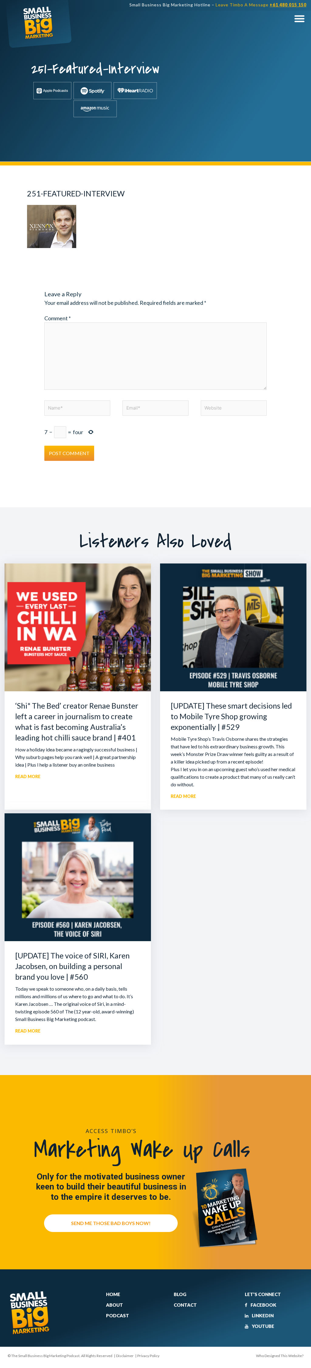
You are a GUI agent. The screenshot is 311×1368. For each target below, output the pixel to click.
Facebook (263, 1305)
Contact (185, 1305)
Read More (27, 776)
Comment (57, 318)
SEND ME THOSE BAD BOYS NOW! (111, 1223)
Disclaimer (125, 1355)
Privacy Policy (148, 1355)
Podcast (117, 1315)
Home (113, 1294)
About (114, 1305)
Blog (180, 1294)
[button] (299, 18)
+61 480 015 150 (288, 4)
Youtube (262, 1326)
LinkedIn (262, 1315)
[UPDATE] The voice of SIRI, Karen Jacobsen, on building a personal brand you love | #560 (72, 966)
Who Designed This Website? (279, 1355)
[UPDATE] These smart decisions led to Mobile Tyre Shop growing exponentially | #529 (231, 716)
